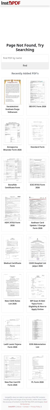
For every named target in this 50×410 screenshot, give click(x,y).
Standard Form (38, 147)
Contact (26, 407)
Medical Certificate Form (12, 264)
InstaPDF (11, 407)
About (19, 407)
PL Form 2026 (37, 382)
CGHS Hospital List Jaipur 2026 (37, 264)
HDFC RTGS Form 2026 (12, 224)
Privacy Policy (35, 407)
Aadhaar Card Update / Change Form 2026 (37, 225)
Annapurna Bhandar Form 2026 (12, 148)
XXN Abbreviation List (37, 345)
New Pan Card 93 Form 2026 (12, 383)
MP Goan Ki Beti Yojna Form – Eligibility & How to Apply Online (37, 305)
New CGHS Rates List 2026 (12, 302)
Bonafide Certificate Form (12, 186)
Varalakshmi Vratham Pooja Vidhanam (12, 109)
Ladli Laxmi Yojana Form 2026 (12, 345)
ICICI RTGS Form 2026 (37, 186)
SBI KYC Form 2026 (37, 106)
